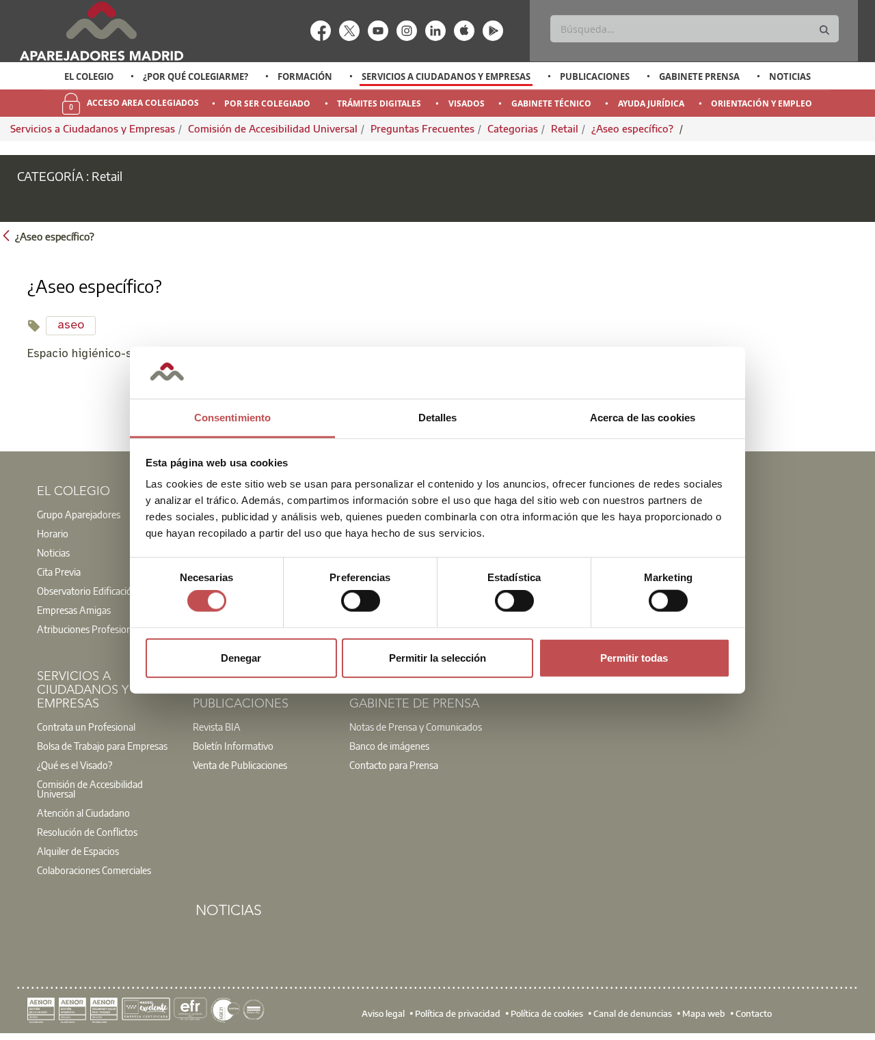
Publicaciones (595, 76)
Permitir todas (634, 657)
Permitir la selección (437, 657)
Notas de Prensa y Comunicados (415, 726)
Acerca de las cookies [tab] (642, 417)
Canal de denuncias (632, 1012)
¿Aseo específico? (633, 128)
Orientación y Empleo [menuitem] (761, 103)
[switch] (360, 601)
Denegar (241, 657)
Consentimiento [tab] (232, 417)
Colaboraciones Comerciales (94, 870)
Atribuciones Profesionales (92, 629)
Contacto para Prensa (393, 765)
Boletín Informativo (233, 746)
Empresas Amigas (74, 610)
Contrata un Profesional (86, 726)
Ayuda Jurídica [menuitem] (651, 103)
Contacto (754, 1012)
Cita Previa (59, 571)
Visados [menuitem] (466, 103)
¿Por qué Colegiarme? (195, 76)
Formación (305, 76)
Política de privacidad (457, 1012)
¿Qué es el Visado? (74, 765)
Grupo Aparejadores (78, 514)
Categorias (512, 128)
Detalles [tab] (437, 417)
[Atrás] (6, 235)
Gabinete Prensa (699, 76)
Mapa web (703, 1012)
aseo (70, 325)
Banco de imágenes (389, 746)
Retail (564, 128)
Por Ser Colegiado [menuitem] (267, 103)
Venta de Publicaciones (240, 765)
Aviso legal (383, 1012)
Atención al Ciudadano (83, 812)
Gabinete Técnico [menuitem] (551, 103)
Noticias (790, 76)
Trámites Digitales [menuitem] (379, 103)
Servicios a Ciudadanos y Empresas (446, 76)
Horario (52, 533)
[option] (89, 76)
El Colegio (88, 76)
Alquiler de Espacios (78, 851)
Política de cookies (547, 1012)
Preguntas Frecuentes (422, 128)
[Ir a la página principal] (101, 31)
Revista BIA (217, 726)
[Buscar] (824, 30)
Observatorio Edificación (87, 591)
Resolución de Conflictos (87, 832)
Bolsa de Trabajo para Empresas (102, 746)
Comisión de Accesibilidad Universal (273, 128)
